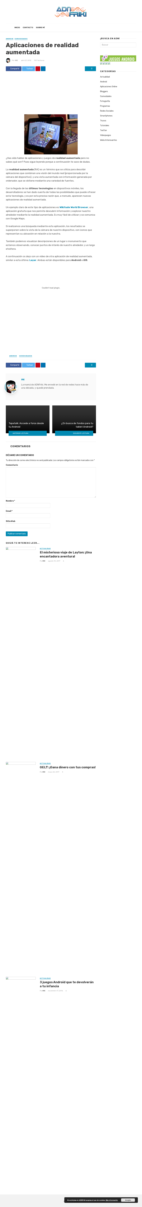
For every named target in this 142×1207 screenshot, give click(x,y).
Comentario (12, 465)
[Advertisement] (51, 93)
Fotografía (105, 101)
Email (9, 511)
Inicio (17, 27)
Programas (105, 106)
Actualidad (45, 548)
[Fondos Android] (104, 63)
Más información (112, 1200)
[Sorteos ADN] (109, 63)
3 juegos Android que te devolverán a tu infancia (67, 984)
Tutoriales (104, 125)
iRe (16, 60)
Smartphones (106, 116)
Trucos (103, 120)
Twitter (103, 130)
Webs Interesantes (108, 140)
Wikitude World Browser (73, 207)
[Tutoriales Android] (106, 63)
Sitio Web (10, 521)
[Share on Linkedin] (43, 68)
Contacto (28, 27)
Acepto (128, 1200)
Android (9, 39)
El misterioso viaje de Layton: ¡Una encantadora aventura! (66, 554)
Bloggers (104, 91)
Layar (32, 260)
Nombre (10, 501)
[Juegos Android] (118, 57)
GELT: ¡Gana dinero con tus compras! (68, 767)
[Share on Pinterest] (38, 68)
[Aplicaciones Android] (101, 63)
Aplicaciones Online (108, 86)
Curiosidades (21, 39)
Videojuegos (105, 135)
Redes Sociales (107, 111)
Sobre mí (40, 27)
